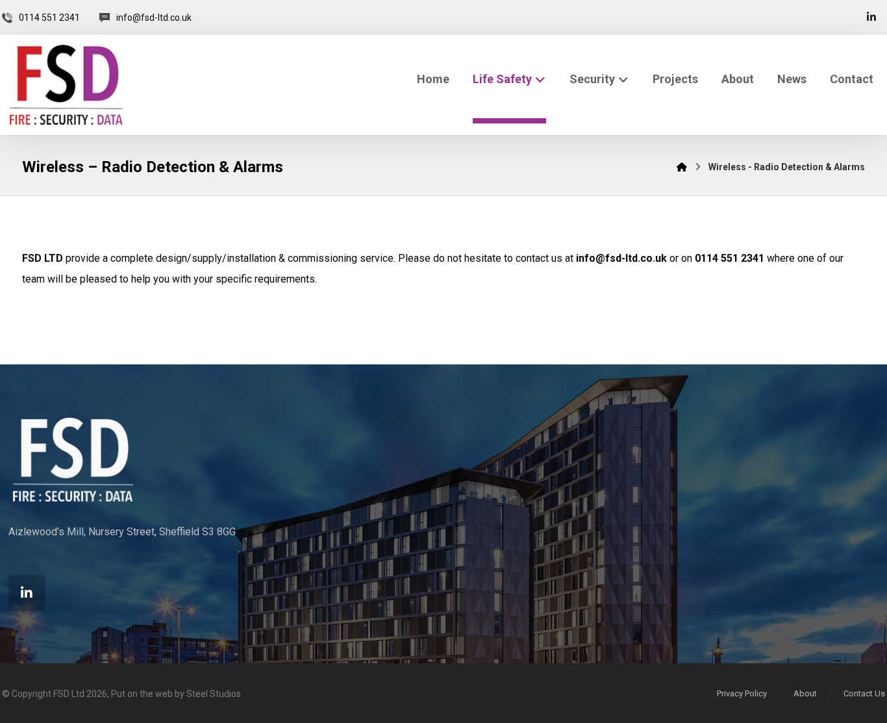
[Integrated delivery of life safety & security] (66, 85)
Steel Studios (213, 694)
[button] (871, 17)
